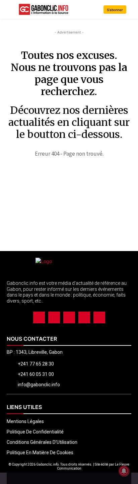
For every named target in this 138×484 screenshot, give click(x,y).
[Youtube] (99, 317)
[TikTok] (69, 317)
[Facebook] (39, 317)
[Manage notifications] (124, 471)
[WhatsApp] (84, 317)
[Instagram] (54, 317)
